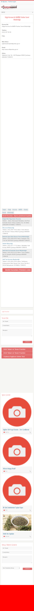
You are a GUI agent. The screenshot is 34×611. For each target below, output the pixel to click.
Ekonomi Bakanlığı (8, 227)
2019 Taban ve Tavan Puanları (14, 353)
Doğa (9, 209)
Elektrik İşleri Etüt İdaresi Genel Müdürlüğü (16, 236)
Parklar (26, 209)
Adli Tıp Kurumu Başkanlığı (11, 259)
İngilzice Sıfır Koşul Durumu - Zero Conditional (16, 429)
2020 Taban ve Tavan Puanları (14, 349)
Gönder (27, 342)
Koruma (15, 209)
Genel (4, 212)
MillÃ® (20, 209)
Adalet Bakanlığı (8, 243)
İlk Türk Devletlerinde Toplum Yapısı (13, 507)
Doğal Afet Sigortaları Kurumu (12, 219)
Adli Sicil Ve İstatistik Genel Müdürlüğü (15, 250)
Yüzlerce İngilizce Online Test (14, 357)
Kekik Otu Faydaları (8, 533)
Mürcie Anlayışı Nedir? (9, 468)
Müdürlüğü (10, 212)
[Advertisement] (17, 132)
